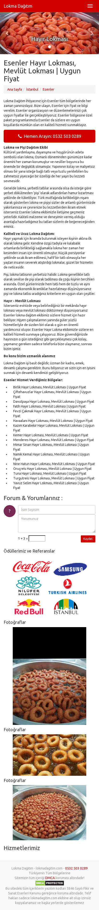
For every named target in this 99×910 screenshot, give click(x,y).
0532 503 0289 (76, 868)
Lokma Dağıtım (18, 6)
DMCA (50, 878)
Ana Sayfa (14, 89)
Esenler (48, 89)
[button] (7, 33)
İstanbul (32, 89)
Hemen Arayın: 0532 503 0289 (51, 136)
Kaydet (88, 538)
